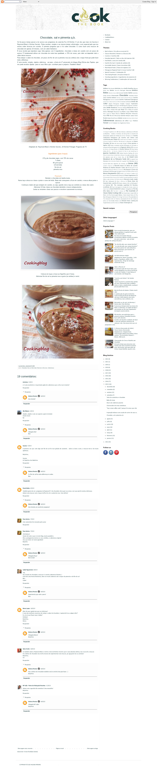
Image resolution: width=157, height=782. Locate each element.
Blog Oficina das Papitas (86, 62)
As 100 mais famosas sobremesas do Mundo (126, 132)
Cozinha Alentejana (126, 135)
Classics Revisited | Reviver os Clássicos (37, 368)
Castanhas (135, 93)
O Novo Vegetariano (130, 175)
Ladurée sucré (109, 157)
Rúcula (116, 118)
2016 (106, 376)
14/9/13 (43, 396)
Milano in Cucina (118, 169)
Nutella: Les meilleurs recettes (127, 173)
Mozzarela (116, 111)
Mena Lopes (26, 608)
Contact (107, 39)
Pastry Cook (119, 179)
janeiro (109, 438)
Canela (125, 93)
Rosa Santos (26, 519)
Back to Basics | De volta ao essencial (115, 51)
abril (108, 430)
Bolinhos (135, 90)
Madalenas (114, 107)
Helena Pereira (32, 396)
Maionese (120, 107)
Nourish (134, 171)
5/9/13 (31, 382)
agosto (109, 419)
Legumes (130, 105)
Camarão (121, 93)
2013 (106, 384)
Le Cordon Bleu (120, 157)
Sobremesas (51, 368)
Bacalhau (131, 88)
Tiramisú (135, 121)
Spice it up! (105, 189)
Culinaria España (107, 141)
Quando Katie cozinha (110, 183)
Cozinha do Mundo (126, 101)
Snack (136, 118)
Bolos (105, 93)
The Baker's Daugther (125, 189)
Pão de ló (112, 115)
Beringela (122, 90)
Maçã (122, 109)
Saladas (120, 118)
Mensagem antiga (92, 748)
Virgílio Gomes (107, 202)
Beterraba (128, 90)
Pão (108, 115)
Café (117, 93)
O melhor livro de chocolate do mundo (127, 177)
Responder (26, 388)
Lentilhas (135, 105)
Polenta (123, 113)
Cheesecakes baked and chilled (111, 135)
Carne (130, 93)
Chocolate (24, 368)
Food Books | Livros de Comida (114, 60)
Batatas (112, 90)
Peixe (136, 111)
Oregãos (128, 111)
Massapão (117, 109)
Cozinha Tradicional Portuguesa (128, 99)
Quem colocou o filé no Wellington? (128, 183)
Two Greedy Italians (114, 201)
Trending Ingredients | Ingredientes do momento (119, 77)
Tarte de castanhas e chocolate (116, 397)
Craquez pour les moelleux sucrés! (128, 139)
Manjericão (130, 107)
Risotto (105, 118)
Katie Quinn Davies (119, 155)
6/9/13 (32, 488)
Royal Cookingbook (116, 187)
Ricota (136, 115)
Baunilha (117, 90)
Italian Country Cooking (126, 153)
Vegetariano (123, 123)
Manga (125, 107)
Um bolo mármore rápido (121, 255)
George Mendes (114, 149)
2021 (106, 362)
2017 (106, 373)
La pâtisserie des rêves (132, 155)
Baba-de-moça (111, 400)
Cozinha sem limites (127, 137)
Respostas (28, 392)
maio (108, 427)
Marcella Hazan (119, 165)
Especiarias (134, 103)
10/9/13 (33, 608)
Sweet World (114, 189)
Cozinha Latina (120, 97)
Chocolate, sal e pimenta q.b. (115, 415)
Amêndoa (117, 88)
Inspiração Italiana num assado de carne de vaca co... (122, 412)
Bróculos (111, 93)
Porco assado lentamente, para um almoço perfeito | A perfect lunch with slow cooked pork (125, 232)
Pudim (104, 115)
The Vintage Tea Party (122, 197)
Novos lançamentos (110, 173)
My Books (107, 35)
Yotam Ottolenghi (125, 202)
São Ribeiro (26, 411)
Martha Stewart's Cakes (118, 167)
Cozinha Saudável (114, 99)
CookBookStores (109, 37)
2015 (106, 378)
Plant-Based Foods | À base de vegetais (116, 67)
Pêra (116, 115)
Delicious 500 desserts (119, 141)
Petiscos (118, 113)
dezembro (110, 386)
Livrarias (123, 163)
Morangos (110, 111)
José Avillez (110, 155)
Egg (125, 143)
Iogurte (125, 105)
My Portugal (113, 171)
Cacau (114, 93)
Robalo (109, 118)
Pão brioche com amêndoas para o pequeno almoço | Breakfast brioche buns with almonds (125, 316)
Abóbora (105, 88)
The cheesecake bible (108, 198)
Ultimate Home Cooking (128, 201)
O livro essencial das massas (110, 177)
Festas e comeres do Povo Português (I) (120, 145)
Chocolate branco (133, 95)
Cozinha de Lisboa (107, 101)
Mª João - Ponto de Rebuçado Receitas (34, 685)
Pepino (113, 113)
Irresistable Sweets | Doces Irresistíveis (116, 65)
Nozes (124, 111)
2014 (106, 381)
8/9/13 (35, 570)
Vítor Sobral (115, 202)
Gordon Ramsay (124, 149)
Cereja (104, 95)
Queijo (118, 115)
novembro (110, 389)
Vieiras (128, 123)
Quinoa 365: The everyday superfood (117, 185)
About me (108, 42)
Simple (125, 187)
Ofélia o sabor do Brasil (108, 179)
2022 (106, 359)
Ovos (132, 112)
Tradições (115, 123)
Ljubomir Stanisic (107, 165)
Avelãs (126, 88)
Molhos (105, 111)
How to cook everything (130, 151)
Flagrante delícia (126, 147)
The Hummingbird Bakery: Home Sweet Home (121, 195)
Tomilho (110, 123)
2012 (106, 442)
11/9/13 (48, 685)
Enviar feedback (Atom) (31, 751)
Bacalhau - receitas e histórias (113, 133)
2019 (106, 367)
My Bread (105, 171)
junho (109, 424)
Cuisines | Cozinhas (111, 56)
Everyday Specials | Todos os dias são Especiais (118, 58)
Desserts (129, 141)
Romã (112, 118)
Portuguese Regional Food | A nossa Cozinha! (118, 70)
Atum (122, 88)
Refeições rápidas (130, 115)
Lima (104, 107)
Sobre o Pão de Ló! (119, 267)
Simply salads (132, 187)
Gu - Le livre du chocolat (115, 151)
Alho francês (111, 88)
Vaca (119, 123)
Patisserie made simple (131, 179)
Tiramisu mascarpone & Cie (123, 199)
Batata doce (106, 90)
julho (108, 421)
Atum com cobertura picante (115, 403)
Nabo (120, 111)
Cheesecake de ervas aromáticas (116, 405)
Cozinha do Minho (116, 101)
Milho (126, 109)
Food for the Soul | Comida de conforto (116, 63)
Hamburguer (116, 105)
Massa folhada (111, 109)
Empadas (122, 103)
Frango (111, 105)
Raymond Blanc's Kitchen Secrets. (29, 44)
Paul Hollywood (110, 181)
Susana (25, 446)
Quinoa (123, 115)
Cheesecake (115, 95)
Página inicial (60, 748)
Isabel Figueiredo (28, 570)
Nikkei (128, 171)
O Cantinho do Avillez (116, 175)
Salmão (125, 118)
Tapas (130, 120)
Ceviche (109, 95)
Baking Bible (127, 133)
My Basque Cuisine (130, 169)
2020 (106, 364)
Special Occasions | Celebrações (114, 72)
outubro (109, 392)
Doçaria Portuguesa (114, 103)
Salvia (133, 118)
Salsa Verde (26, 649)
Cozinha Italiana (111, 97)
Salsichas (129, 118)
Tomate (105, 123)
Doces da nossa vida (117, 143)
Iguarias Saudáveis (109, 153)
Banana (136, 88)
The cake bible (132, 197)
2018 (106, 370)
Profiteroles (135, 113)
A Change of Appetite (108, 131)
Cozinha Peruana (128, 97)
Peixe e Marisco (107, 113)
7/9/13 (32, 519)
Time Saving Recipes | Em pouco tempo (116, 74)
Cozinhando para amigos (110, 139)
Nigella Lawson (122, 171)
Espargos (128, 103)
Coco (104, 97)
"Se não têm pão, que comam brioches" (125, 244)
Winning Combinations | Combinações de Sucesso (119, 79)
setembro (110, 395)
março (109, 432)
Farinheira (105, 105)
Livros (130, 163)
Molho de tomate (133, 109)
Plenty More (131, 181)
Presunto (128, 113)
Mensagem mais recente (25, 748)
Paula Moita (26, 488)
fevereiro (110, 435)
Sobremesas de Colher (122, 121)
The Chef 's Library (118, 191)
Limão (108, 108)
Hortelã (121, 105)
